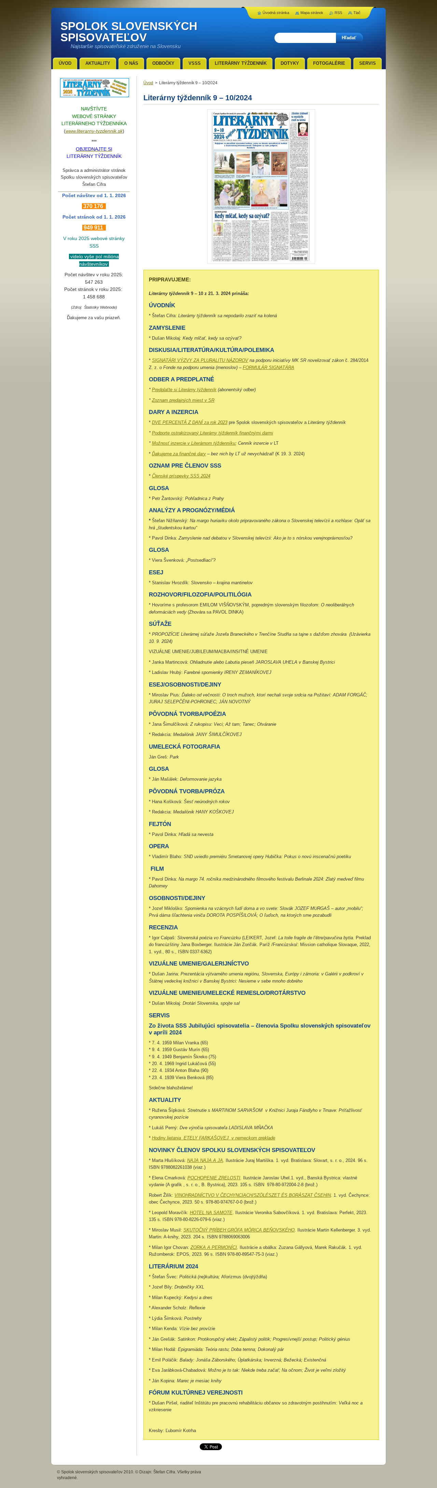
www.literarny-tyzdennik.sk (94, 131)
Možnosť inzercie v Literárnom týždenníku (193, 443)
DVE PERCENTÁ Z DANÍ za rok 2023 (189, 422)
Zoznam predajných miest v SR (183, 400)
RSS (338, 13)
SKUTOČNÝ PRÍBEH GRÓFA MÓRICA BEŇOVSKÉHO (239, 1230)
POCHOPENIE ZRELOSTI (213, 1177)
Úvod (148, 83)
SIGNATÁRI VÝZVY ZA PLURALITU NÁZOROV (200, 360)
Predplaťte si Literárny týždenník (184, 389)
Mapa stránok (311, 13)
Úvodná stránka (276, 13)
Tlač (357, 13)
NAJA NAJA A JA (205, 1160)
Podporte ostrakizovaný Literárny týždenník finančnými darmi (212, 433)
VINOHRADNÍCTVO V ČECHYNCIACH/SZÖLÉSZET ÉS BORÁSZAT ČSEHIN (252, 1195)
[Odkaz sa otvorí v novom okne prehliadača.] (261, 263)
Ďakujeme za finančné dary (179, 453)
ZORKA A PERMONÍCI (214, 1247)
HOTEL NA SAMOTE (211, 1212)
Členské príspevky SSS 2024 (181, 475)
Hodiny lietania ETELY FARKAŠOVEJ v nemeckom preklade (213, 1137)
